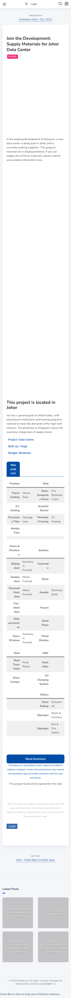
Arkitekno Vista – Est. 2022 (35, 19)
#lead (12, 56)
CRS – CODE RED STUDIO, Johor (35, 860)
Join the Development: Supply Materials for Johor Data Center (33, 44)
